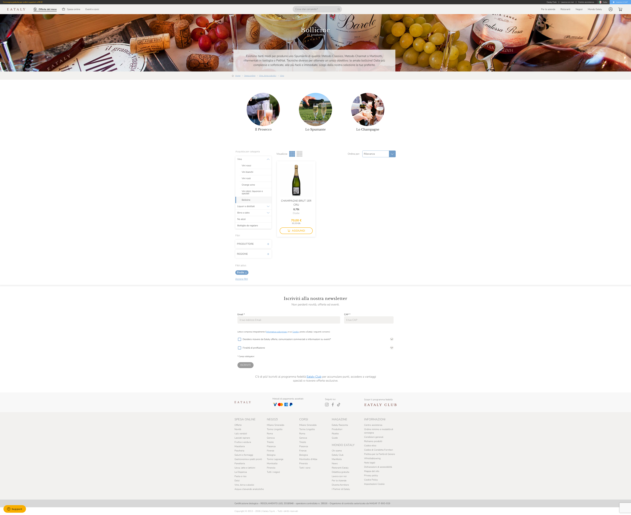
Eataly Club (314, 377)
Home (237, 75)
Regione (242, 254)
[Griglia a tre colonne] (292, 154)
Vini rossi (246, 165)
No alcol (241, 219)
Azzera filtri (241, 279)
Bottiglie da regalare (247, 225)
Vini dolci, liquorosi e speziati (252, 192)
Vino (282, 75)
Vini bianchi (247, 172)
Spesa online (249, 75)
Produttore (245, 244)
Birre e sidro (243, 213)
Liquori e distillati (246, 206)
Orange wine (248, 185)
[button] (610, 9)
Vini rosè (246, 178)
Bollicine (246, 200)
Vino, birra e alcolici (267, 75)
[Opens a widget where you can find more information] (14, 509)
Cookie (295, 331)
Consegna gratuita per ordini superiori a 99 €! (23, 2)
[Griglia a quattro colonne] (299, 154)
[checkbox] (239, 339)
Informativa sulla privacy (276, 331)
